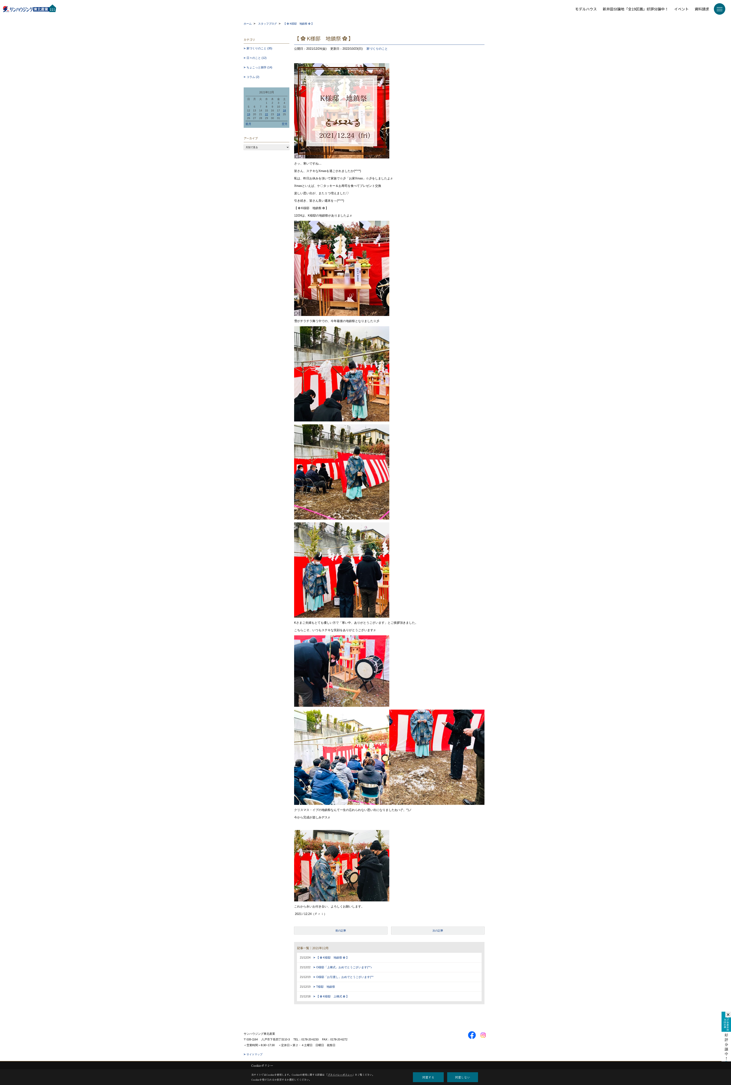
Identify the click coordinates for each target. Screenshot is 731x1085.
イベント (681, 8)
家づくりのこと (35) (259, 48)
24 (278, 114)
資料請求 (702, 8)
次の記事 (438, 930)
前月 (248, 124)
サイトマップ (255, 1054)
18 (284, 110)
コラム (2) (253, 76)
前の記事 (340, 930)
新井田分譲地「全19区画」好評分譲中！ (635, 8)
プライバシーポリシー (340, 1074)
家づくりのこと (377, 48)
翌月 (284, 124)
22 (266, 114)
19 (248, 114)
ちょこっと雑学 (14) (259, 67)
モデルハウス (586, 8)
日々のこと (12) (257, 57)
